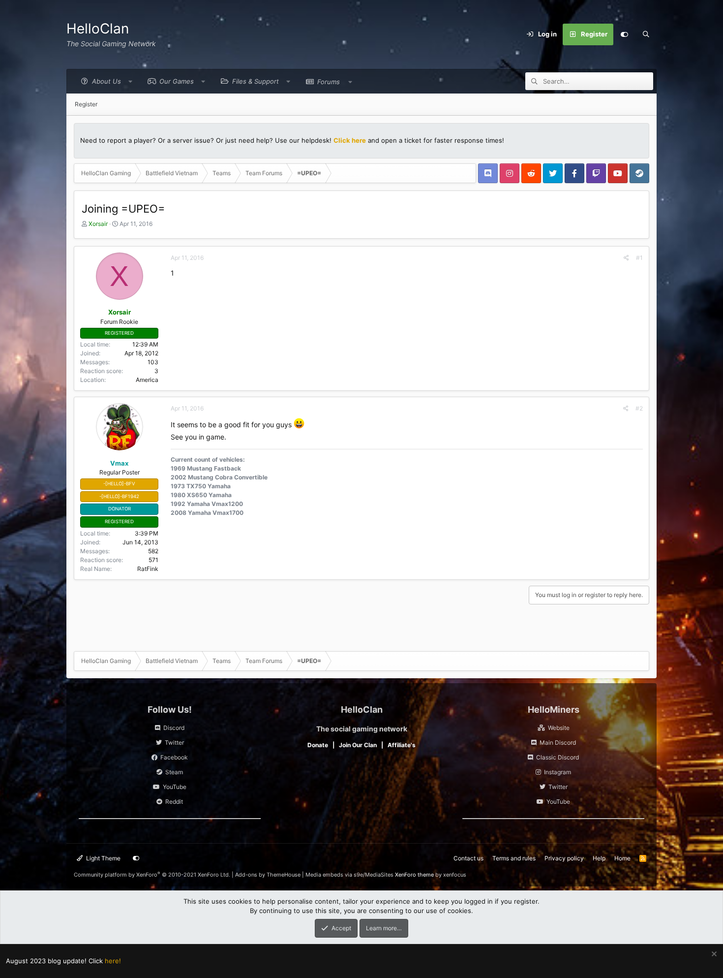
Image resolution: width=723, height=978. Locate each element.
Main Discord (558, 742)
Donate (317, 745)
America (147, 379)
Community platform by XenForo (152, 874)
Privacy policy (564, 858)
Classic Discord (557, 757)
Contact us (468, 858)
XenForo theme (414, 874)
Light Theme (102, 858)
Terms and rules (514, 858)
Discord (173, 727)
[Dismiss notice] (713, 955)
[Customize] (624, 34)
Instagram (557, 772)
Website (559, 727)
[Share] (626, 258)
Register (86, 104)
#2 (639, 408)
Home (622, 858)
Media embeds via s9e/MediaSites (349, 874)
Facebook (174, 757)
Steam (174, 772)
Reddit (174, 801)
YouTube (174, 786)
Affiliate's (402, 745)
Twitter (174, 742)
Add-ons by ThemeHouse (268, 874)
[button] (104, 81)
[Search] (646, 34)
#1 (639, 257)
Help (599, 858)
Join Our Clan (358, 745)
